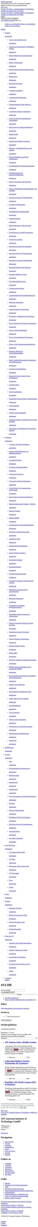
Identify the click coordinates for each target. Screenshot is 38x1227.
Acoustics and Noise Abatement (19, 444)
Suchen (3, 990)
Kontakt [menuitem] (7, 901)
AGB (6, 1187)
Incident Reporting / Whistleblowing (16, 1194)
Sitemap (7, 1183)
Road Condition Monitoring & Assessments (20, 1000)
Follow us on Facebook (12, 26)
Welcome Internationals (16, 810)
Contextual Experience (16, 474)
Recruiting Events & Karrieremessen (20, 824)
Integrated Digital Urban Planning (20, 267)
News (11, 880)
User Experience (14, 712)
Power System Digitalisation (18, 330)
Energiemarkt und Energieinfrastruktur (21, 525)
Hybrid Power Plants (15, 239)
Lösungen (8, 1145)
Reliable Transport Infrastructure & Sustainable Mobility (20, 668)
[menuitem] (21, 36)
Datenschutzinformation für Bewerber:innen (19, 1191)
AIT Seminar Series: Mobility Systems (20, 1042)
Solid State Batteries (15, 392)
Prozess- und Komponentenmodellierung (22, 344)
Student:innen (13, 782)
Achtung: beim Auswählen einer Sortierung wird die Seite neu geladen (16, 1035)
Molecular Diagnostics (16, 302)
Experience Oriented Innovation (19, 532)
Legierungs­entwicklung (16, 288)
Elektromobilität (14, 518)
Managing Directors (15, 908)
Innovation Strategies (15, 560)
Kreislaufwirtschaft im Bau (17, 574)
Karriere (7, 1153)
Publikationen (9, 1147)
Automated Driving (15, 460)
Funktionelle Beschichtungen (18, 546)
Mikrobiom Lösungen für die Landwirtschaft (18, 590)
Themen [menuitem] (7, 33)
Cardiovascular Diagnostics (17, 97)
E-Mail (3, 1223)
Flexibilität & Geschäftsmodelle (19, 211)
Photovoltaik (13, 653)
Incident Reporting (15, 929)
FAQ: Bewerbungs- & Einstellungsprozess (22, 796)
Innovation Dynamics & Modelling (20, 246)
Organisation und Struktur (17, 957)
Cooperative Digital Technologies (19, 111)
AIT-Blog (8, 1174)
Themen (7, 1143)
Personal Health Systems (17, 646)
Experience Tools (14, 539)
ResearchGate (9, 1171)
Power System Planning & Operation (21, 337)
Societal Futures (14, 385)
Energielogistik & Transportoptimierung (21, 166)
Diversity (12, 803)
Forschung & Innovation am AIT (19, 964)
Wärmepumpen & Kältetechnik (19, 733)
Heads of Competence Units (18, 915)
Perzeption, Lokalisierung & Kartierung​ (21, 316)
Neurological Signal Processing (19, 632)
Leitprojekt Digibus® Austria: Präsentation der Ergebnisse (17, 1062)
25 (21, 1107)
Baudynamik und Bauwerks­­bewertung (21, 69)
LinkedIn (8, 1163)
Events (11, 887)
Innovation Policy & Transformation (20, 253)
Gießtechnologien (14, 218)
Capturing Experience (16, 90)
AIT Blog (12, 859)
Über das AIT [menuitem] (9, 936)
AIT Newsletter (14, 873)
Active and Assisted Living (17, 40)
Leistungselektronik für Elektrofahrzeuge (22, 295)
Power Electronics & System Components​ (22, 323)
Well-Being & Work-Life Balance (20, 817)
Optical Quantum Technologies (19, 309)
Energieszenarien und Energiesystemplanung (16, 174)
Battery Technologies (15, 62)
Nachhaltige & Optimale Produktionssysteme (17, 606)
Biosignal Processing (15, 83)
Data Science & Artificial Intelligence (21, 127)
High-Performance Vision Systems (20, 225)
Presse (7, 1149)
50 (25, 1107)
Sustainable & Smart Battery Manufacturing (23, 399)
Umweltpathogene (15, 705)
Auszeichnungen (14, 831)
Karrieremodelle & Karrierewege (19, 768)
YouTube (8, 1165)
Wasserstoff (12, 740)
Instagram (8, 1169)
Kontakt (7, 1155)
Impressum (4, 1133)
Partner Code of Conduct (13, 1198)
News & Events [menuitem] (10, 845)
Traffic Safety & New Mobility (19, 698)
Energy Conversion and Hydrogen (20, 182)
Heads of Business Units (17, 922)
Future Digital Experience (17, 553)
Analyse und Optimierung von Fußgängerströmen (18, 452)
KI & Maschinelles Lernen (17, 281)
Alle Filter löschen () (12, 998)
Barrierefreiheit (9, 1192)
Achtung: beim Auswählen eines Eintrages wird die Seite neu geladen (17, 1105)
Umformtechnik (14, 406)
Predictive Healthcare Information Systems (22, 660)
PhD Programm (14, 775)
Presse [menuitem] (7, 894)
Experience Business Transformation (20, 198)
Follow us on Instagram (27, 24)
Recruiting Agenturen (16, 838)
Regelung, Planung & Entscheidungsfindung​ (16, 352)
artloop (11, 971)
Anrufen (3, 1221)
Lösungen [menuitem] (8, 437)
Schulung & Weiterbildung (17, 369)
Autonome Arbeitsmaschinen (18, 467)
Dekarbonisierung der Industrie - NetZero (22, 504)
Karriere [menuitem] (7, 754)
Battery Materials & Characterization (20, 56)
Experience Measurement (17, 204)
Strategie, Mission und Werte (18, 950)
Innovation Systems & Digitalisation (20, 260)
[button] (3, 16)
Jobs (10, 761)
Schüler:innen (13, 789)
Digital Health (13, 134)
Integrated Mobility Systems (18, 274)
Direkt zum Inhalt (6, 2)
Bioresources (13, 76)
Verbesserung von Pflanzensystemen (20, 726)
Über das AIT (9, 1142)
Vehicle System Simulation (17, 413)
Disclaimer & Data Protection (14, 1189)
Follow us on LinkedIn (12, 24)
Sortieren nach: (6, 1034)
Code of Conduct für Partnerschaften (16, 1196)
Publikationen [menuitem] (9, 747)
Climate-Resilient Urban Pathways (20, 104)
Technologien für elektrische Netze (20, 692)
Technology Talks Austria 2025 (19, 866)
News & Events (10, 1151)
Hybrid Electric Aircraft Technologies (21, 232)
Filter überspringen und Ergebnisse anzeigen (15, 1008)
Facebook (8, 1167)
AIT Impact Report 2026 (17, 852)
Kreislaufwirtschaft (15, 567)
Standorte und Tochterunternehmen (20, 943)
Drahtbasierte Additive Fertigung (19, 141)
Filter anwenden (6, 1020)
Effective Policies (14, 511)
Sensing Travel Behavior (17, 685)
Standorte (4, 1225)
